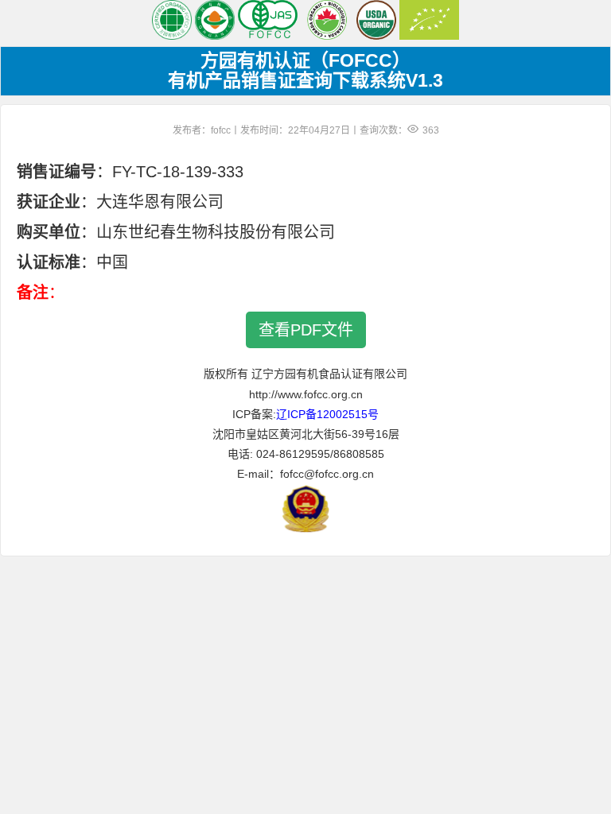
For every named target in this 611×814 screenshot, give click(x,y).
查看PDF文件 (306, 330)
